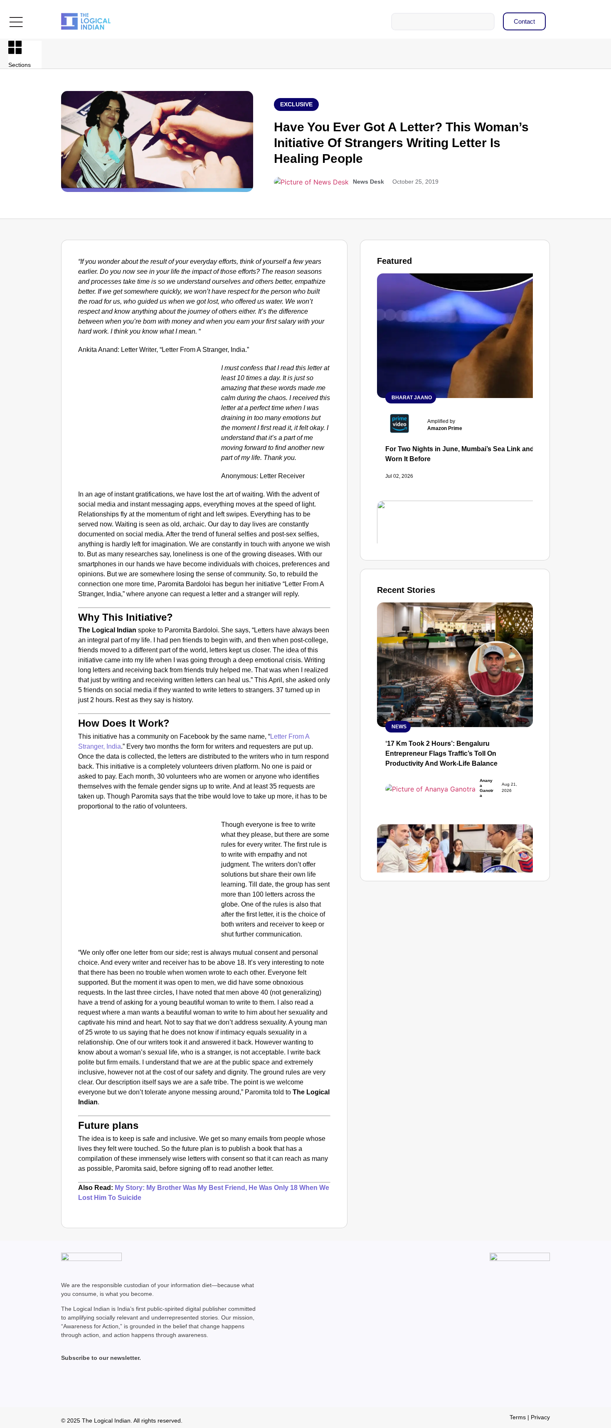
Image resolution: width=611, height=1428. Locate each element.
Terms (518, 1417)
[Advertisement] (148, 424)
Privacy (540, 1417)
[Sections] (15, 47)
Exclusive (296, 104)
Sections (19, 64)
